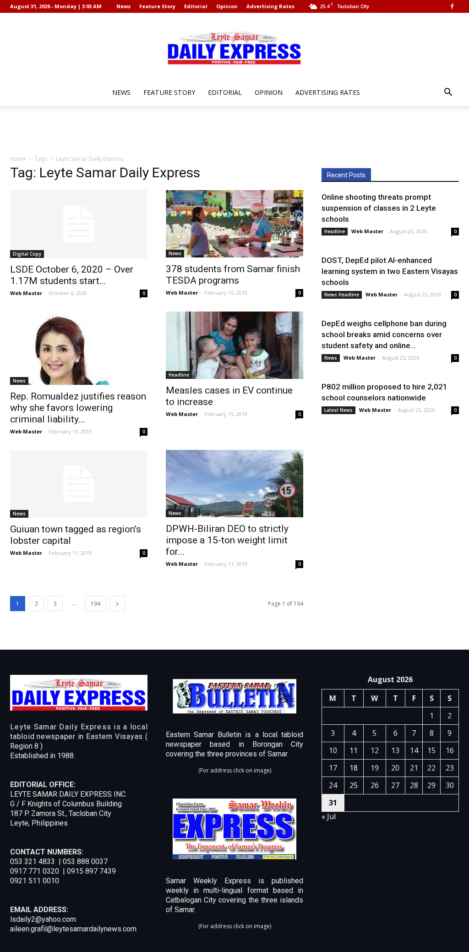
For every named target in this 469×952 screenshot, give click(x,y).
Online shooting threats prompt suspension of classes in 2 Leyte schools (379, 208)
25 (353, 785)
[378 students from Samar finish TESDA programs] (234, 223)
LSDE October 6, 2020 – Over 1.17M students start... (71, 275)
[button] (448, 93)
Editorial (195, 6)
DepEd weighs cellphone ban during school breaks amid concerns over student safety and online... (384, 334)
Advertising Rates (270, 6)
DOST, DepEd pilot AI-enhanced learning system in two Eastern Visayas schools (390, 271)
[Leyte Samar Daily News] (234, 47)
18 (353, 768)
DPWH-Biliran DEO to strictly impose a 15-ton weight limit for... (227, 540)
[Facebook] (452, 6)
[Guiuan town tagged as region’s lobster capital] (78, 484)
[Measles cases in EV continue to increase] (234, 345)
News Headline (341, 294)
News (123, 6)
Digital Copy (27, 254)
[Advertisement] (234, 131)
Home (18, 159)
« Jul (329, 816)
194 (95, 603)
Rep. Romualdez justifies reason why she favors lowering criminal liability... (78, 408)
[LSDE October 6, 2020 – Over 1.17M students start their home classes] (78, 224)
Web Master (26, 293)
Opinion (227, 6)
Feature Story (157, 6)
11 (353, 750)
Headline (179, 375)
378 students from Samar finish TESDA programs (233, 274)
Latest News (338, 410)
